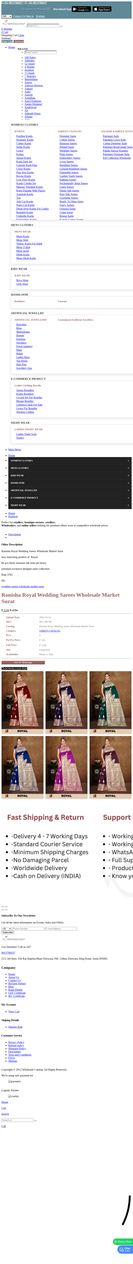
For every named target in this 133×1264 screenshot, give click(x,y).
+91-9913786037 (13, 2)
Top (18, 197)
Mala (19, 349)
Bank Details (15, 989)
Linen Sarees (67, 186)
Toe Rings (22, 360)
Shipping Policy (17, 1048)
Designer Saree (68, 136)
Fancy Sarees (67, 205)
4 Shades (29, 66)
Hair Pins (21, 364)
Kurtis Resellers (25, 393)
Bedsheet (20, 301)
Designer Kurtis (25, 139)
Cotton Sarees (67, 139)
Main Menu (14, 449)
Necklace (21, 342)
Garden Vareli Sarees (71, 176)
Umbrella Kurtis (25, 216)
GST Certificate (17, 992)
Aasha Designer (33, 104)
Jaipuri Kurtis (23, 157)
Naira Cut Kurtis (25, 205)
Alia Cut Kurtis (24, 201)
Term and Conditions (19, 1054)
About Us (13, 977)
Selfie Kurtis (23, 147)
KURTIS (19, 131)
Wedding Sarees (68, 150)
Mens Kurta (22, 236)
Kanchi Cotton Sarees (71, 219)
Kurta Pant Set (24, 161)
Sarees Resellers (25, 390)
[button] (66, 1259)
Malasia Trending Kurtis (29, 186)
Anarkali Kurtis (24, 194)
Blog (11, 986)
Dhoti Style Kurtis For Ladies (32, 208)
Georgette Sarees (69, 197)
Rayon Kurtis (23, 176)
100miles (29, 60)
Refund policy (16, 1045)
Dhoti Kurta (22, 254)
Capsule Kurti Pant (26, 165)
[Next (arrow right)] (6, 909)
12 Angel (30, 63)
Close (21, 35)
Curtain (62, 301)
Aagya (28, 82)
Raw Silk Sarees (69, 194)
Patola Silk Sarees (69, 190)
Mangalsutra (23, 331)
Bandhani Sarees (69, 165)
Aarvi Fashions (33, 101)
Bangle (20, 335)
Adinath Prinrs (33, 113)
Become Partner (17, 983)
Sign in (30, 16)
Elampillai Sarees (69, 172)
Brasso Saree (67, 216)
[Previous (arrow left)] (2, 909)
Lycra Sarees (67, 161)
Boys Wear (22, 280)
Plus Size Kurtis (25, 172)
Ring (19, 328)
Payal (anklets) (24, 346)
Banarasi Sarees (68, 143)
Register (40, 16)
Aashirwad (31, 107)
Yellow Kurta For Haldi (29, 243)
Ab (26, 110)
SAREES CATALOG (70, 131)
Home (11, 47)
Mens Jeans (22, 250)
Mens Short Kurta (26, 258)
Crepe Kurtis (23, 168)
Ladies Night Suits (26, 434)
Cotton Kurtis (23, 143)
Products (13, 516)
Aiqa (27, 119)
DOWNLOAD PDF (15, 668)
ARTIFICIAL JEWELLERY (31, 319)
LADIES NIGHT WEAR (29, 429)
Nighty (20, 437)
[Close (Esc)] (2, 906)
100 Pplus (30, 57)
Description (14, 534)
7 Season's (30, 76)
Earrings (20, 339)
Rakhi (19, 353)
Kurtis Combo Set (26, 183)
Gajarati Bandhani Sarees (73, 168)
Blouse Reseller (24, 401)
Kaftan (20, 154)
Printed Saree (67, 147)
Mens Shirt (22, 240)
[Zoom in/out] (6, 906)
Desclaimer (14, 1051)
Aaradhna (30, 97)
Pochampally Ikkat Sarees (74, 183)
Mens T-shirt (23, 247)
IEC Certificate (16, 996)
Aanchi (29, 94)
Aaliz (27, 91)
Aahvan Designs (34, 85)
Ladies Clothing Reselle (28, 385)
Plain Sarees (66, 154)
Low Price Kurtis (25, 179)
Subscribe (8, 932)
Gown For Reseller (26, 408)
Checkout (18, 41)
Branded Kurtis (24, 212)
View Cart (7, 41)
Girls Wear (22, 283)
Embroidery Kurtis (26, 219)
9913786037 (8, 952)
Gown (19, 150)
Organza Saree (68, 208)
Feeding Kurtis (24, 136)
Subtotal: (6, 38)
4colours (29, 69)
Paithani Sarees (68, 179)
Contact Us (19, 16)
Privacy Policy (16, 1042)
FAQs (11, 1057)
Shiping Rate (15, 1026)
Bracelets (21, 324)
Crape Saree (66, 212)
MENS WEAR (23, 231)
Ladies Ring (23, 357)
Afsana (28, 116)
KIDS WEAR (22, 275)
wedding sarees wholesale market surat (22, 586)
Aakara (29, 88)
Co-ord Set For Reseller (29, 397)
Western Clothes (25, 412)
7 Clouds (29, 73)
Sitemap (12, 1060)
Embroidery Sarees (70, 157)
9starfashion (31, 79)
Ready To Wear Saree (71, 201)
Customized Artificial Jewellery (76, 319)
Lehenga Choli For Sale (29, 404)
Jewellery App (24, 368)
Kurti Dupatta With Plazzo (30, 190)
